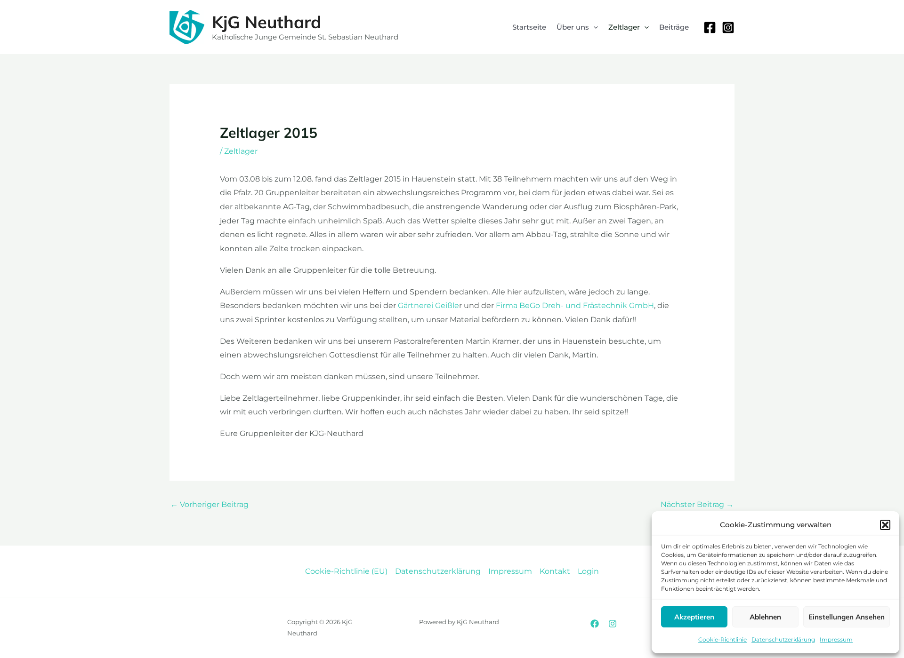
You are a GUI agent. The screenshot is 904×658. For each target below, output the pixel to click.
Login (588, 571)
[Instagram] (728, 27)
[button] (885, 525)
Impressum (836, 639)
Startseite (529, 27)
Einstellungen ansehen (846, 616)
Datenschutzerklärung (783, 639)
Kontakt (555, 571)
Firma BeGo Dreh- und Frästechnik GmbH (575, 305)
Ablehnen (765, 616)
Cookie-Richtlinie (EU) (346, 571)
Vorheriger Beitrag (209, 504)
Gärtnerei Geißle (428, 305)
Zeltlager (241, 151)
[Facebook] (709, 27)
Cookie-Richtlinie (722, 639)
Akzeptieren (694, 616)
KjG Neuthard (266, 21)
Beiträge (674, 27)
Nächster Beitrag (697, 504)
